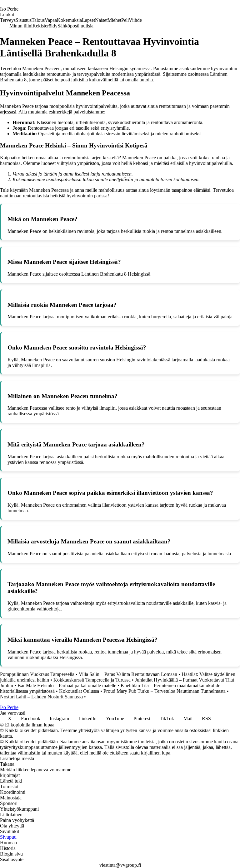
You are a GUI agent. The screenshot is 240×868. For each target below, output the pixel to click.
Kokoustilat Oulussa (79, 691)
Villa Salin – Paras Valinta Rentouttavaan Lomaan (128, 674)
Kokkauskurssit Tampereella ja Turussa (92, 679)
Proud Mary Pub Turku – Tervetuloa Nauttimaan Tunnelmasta (164, 691)
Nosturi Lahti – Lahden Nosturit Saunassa (41, 696)
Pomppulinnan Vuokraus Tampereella (37, 674)
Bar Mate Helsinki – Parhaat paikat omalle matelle (67, 685)
